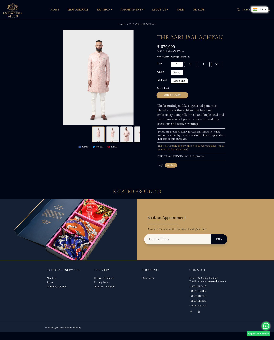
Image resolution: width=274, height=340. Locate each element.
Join (219, 239)
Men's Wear (148, 278)
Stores (50, 282)
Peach (176, 72)
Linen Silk (179, 80)
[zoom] (98, 77)
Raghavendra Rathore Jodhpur (66, 327)
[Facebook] (191, 312)
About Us (51, 278)
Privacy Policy (102, 282)
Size (159, 63)
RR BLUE (199, 9)
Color (160, 71)
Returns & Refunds (104, 278)
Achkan (171, 165)
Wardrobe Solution (57, 286)
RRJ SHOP (104, 9)
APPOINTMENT (131, 9)
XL (217, 64)
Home (122, 24)
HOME (54, 9)
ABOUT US (159, 9)
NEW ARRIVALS (78, 9)
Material (162, 80)
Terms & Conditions (104, 286)
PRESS (181, 9)
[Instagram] (198, 312)
